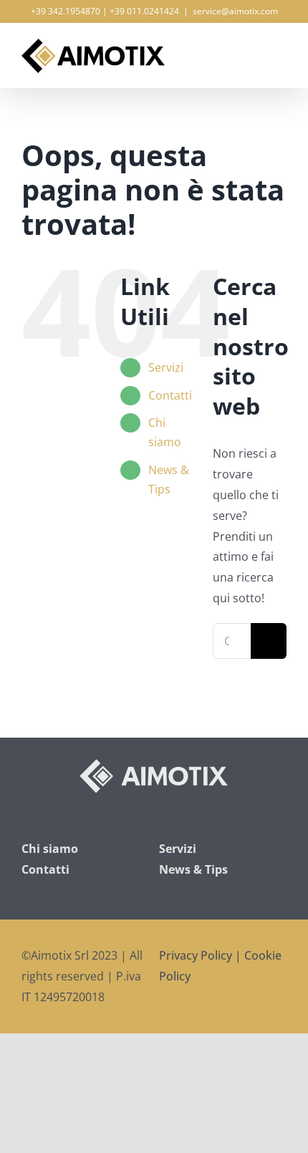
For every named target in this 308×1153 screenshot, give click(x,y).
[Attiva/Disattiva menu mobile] (281, 47)
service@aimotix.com (235, 11)
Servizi (165, 367)
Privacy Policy (195, 955)
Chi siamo (49, 849)
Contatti (170, 395)
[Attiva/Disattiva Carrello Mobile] (255, 47)
